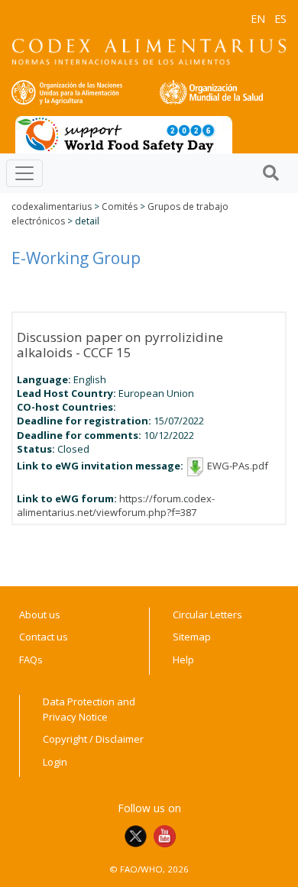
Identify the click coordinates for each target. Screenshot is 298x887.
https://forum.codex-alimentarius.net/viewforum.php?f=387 (116, 505)
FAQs (31, 659)
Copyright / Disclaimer (93, 739)
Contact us (43, 636)
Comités (120, 206)
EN (258, 18)
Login (55, 762)
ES (280, 18)
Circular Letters (207, 614)
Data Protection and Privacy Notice (89, 709)
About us (39, 614)
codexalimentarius (51, 206)
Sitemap (192, 636)
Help (183, 659)
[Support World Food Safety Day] (123, 133)
